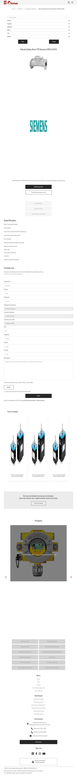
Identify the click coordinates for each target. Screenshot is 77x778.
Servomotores (52, 657)
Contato (38, 685)
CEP (5, 327)
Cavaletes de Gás (25, 641)
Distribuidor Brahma (38, 714)
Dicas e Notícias (38, 691)
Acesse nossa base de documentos (40, 761)
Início (13, 9)
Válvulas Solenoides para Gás (52, 667)
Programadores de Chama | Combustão (52, 652)
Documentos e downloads (38, 688)
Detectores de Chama (52, 641)
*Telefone (6, 335)
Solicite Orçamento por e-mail (38, 192)
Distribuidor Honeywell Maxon (39, 705)
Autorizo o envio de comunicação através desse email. (18, 391)
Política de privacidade (29, 400)
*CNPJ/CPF (7, 282)
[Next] (71, 577)
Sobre (38, 682)
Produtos (19, 9)
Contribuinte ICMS (9, 320)
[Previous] (6, 577)
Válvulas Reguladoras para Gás (25, 667)
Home (38, 679)
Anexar (8, 387)
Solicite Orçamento (38, 187)
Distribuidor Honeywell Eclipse (38, 708)
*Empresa (6, 297)
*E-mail (6, 350)
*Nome (6, 289)
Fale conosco (38, 742)
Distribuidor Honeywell (38, 699)
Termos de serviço (40, 400)
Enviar (38, 396)
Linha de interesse (9, 312)
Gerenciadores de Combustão (52, 646)
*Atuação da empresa (10, 305)
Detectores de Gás (25, 646)
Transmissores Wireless (52, 662)
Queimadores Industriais (25, 657)
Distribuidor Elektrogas (38, 711)
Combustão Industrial (30, 9)
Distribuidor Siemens (38, 702)
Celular (6, 342)
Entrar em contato (38, 503)
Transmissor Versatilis (25, 662)
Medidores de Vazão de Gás (25, 652)
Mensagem (7, 358)
